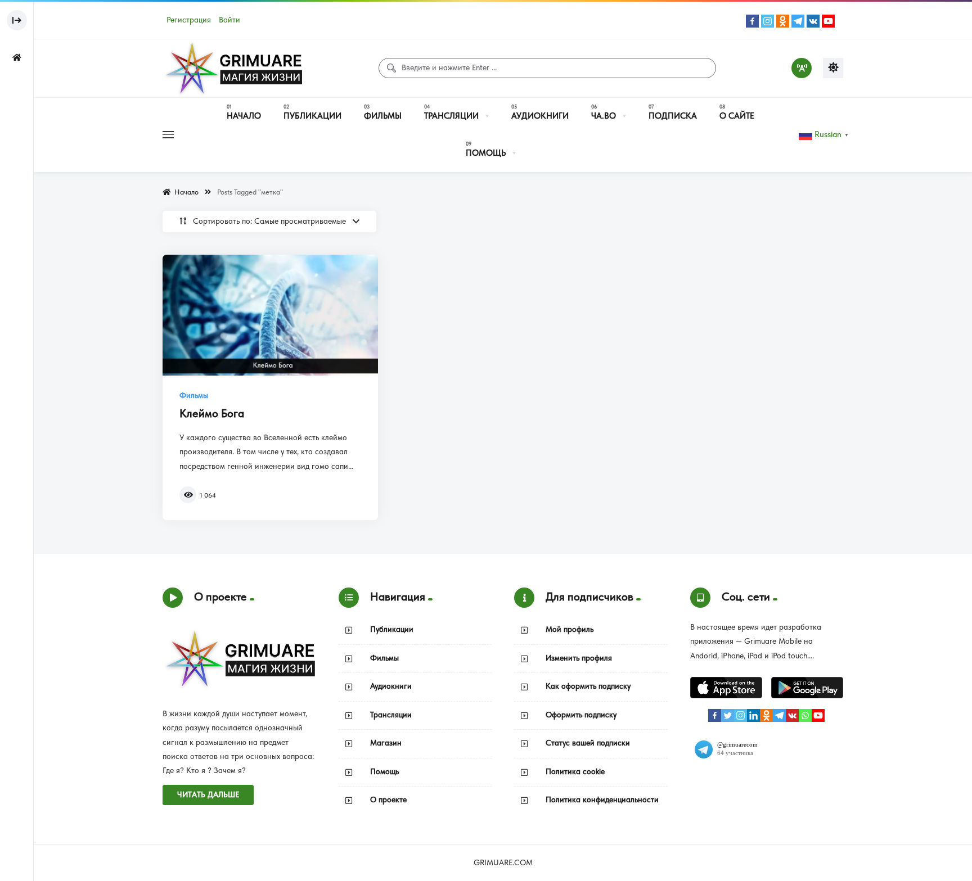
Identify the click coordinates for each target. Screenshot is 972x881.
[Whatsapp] (805, 715)
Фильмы (193, 395)
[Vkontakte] (813, 21)
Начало (185, 192)
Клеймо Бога (211, 413)
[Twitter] (727, 715)
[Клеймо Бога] (270, 315)
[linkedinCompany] (753, 715)
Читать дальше (208, 794)
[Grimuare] (233, 68)
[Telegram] (797, 21)
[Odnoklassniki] (782, 21)
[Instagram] (767, 21)
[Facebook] (752, 21)
